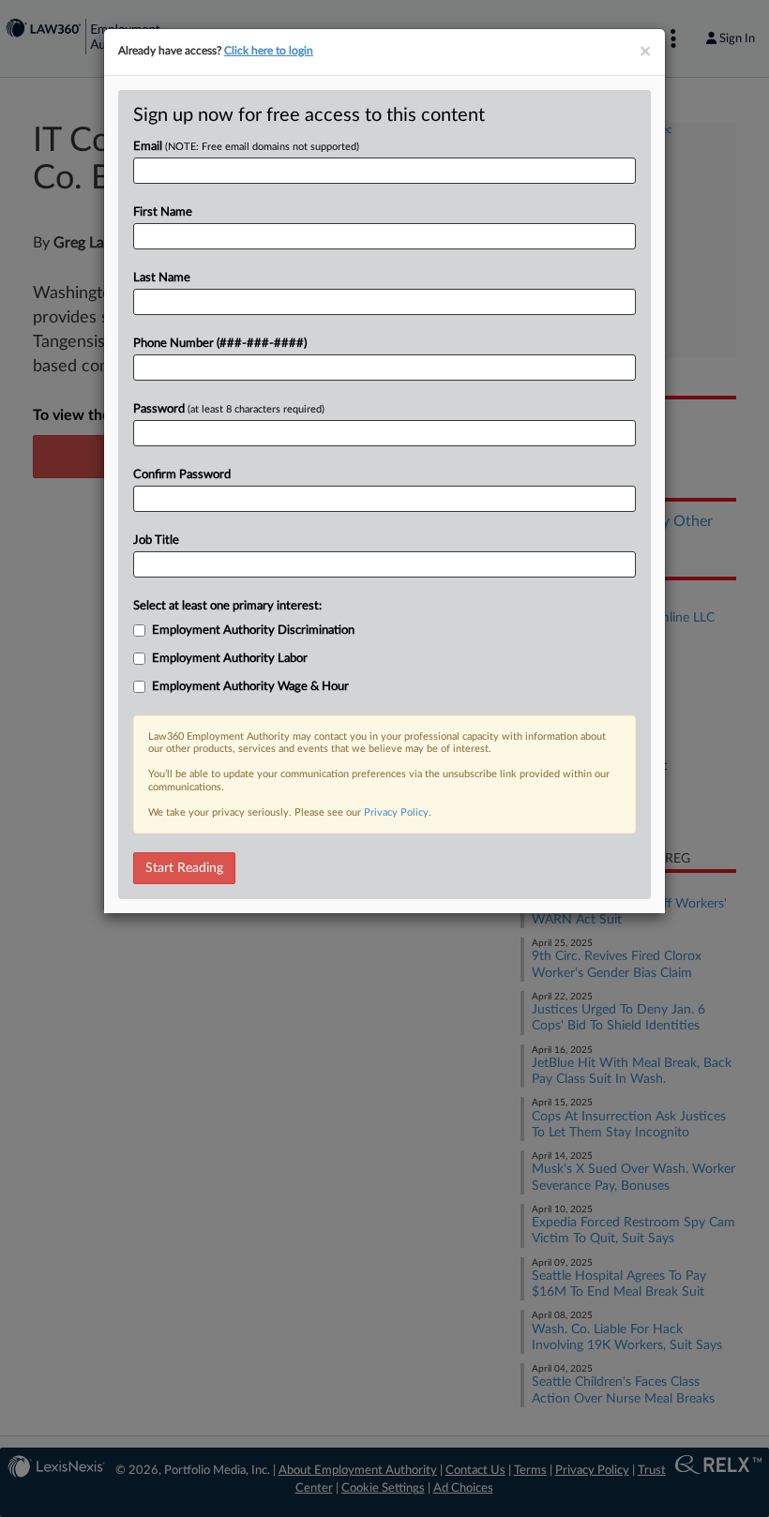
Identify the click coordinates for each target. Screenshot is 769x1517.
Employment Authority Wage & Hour (250, 687)
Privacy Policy (396, 812)
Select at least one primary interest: (227, 606)
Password (228, 409)
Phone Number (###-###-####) (220, 344)
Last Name (161, 278)
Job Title (156, 540)
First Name (162, 212)
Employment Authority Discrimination (253, 630)
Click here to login (268, 50)
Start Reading (184, 868)
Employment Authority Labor (230, 659)
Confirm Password (182, 475)
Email (246, 147)
